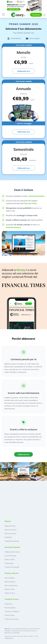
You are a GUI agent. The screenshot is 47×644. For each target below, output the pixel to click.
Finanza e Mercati (11, 573)
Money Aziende (10, 533)
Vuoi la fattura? (16, 38)
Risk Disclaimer (10, 608)
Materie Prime (10, 589)
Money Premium (10, 530)
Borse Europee (10, 582)
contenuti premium (36, 196)
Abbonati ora (23, 71)
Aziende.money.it (13, 227)
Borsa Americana (11, 585)
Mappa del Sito (10, 526)
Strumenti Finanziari (12, 547)
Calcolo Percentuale (12, 567)
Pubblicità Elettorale (12, 541)
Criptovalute (9, 563)
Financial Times (30, 203)
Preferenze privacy (11, 619)
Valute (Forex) (10, 593)
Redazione (8, 604)
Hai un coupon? (34, 38)
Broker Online (10, 559)
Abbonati (36, 15)
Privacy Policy (9, 615)
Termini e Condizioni (12, 611)
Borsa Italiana (10, 578)
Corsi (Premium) (10, 556)
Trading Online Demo (12, 552)
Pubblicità (8, 537)
